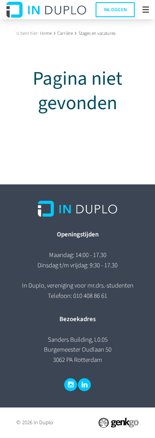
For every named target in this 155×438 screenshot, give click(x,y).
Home (46, 33)
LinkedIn (84, 384)
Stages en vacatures (97, 33)
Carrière (65, 33)
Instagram (70, 384)
